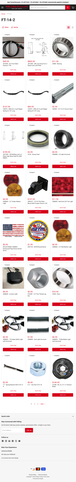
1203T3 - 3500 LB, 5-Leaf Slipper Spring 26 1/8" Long (37, 110)
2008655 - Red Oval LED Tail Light (62, 201)
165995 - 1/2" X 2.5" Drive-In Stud (62, 109)
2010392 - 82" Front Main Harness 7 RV (10, 64)
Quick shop (13, 69)
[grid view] (68, 27)
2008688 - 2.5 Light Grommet (61, 154)
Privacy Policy (32, 474)
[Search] (67, 7)
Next (42, 404)
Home (3, 14)
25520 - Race (56, 294)
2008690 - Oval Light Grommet (37, 339)
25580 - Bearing (57, 64)
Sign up (29, 430)
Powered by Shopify (38, 478)
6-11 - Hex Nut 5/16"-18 (35, 385)
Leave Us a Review (6, 451)
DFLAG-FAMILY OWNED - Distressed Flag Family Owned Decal (12, 248)
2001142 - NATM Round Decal (37, 247)
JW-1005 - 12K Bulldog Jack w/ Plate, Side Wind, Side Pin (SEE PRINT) (12, 156)
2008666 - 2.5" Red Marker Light (62, 247)
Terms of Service (42, 474)
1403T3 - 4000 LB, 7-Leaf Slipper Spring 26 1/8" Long (13, 110)
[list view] (73, 27)
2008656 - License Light (10, 294)
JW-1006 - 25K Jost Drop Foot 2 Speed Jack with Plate (37, 64)
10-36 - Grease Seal (33, 154)
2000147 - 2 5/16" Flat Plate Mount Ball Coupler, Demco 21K (37, 202)
